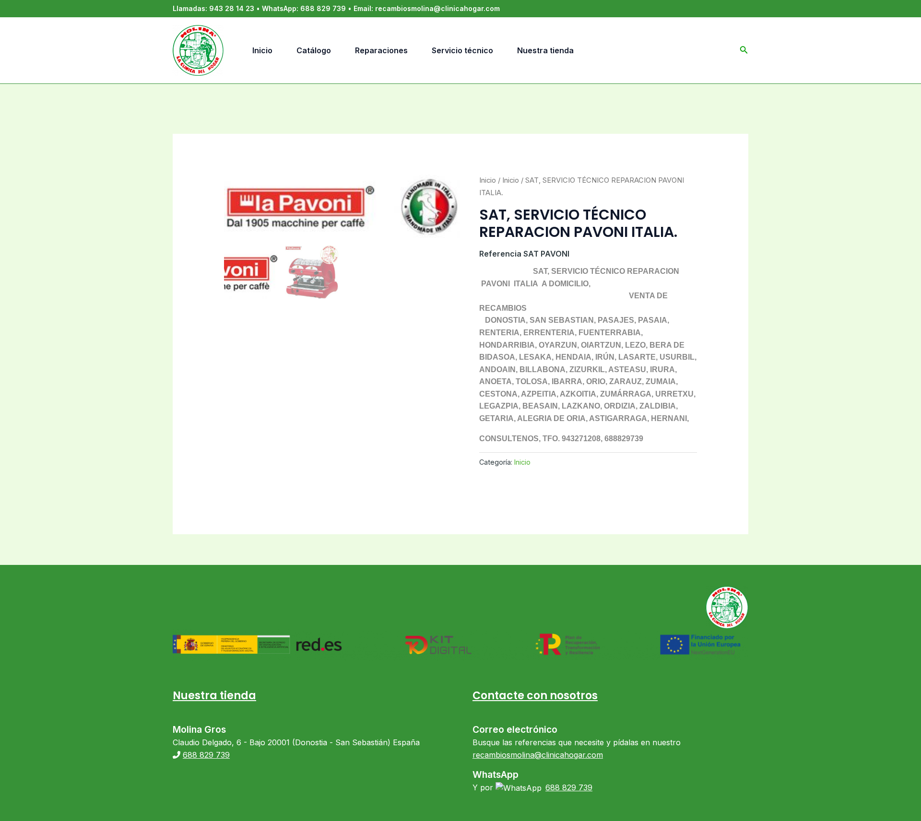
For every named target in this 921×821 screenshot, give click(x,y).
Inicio (487, 180)
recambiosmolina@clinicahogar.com (437, 8)
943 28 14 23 (231, 8)
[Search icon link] (744, 52)
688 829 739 (323, 8)
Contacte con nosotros (535, 695)
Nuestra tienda (214, 695)
